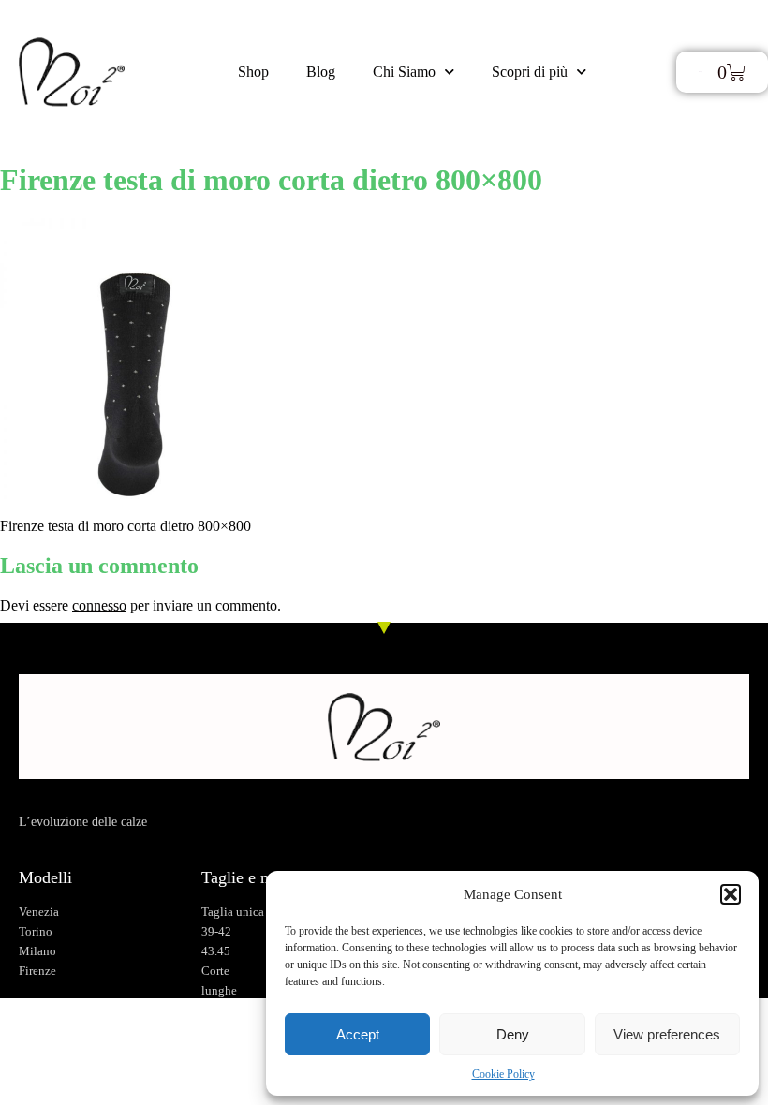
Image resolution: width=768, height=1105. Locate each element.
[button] (730, 894)
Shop (253, 72)
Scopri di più (530, 72)
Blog (320, 72)
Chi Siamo (404, 72)
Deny (512, 1034)
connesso (99, 605)
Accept (357, 1034)
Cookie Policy (503, 1074)
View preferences (666, 1034)
